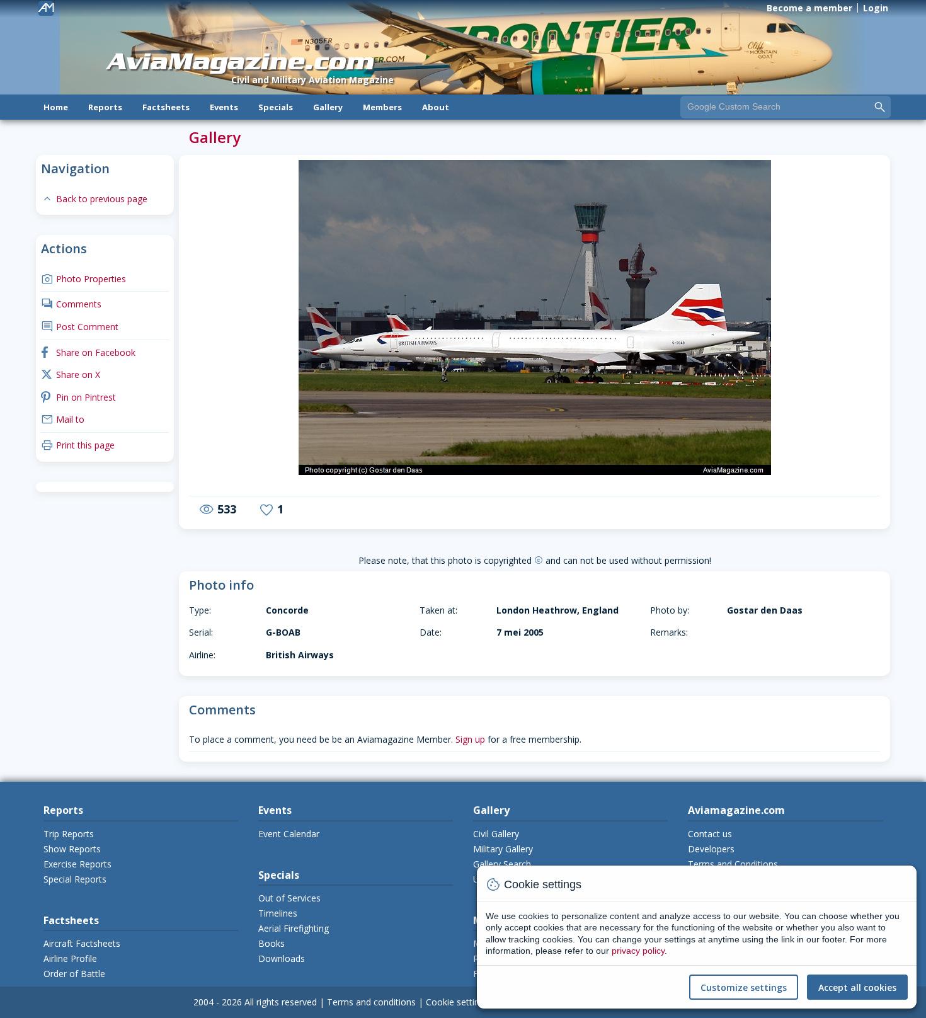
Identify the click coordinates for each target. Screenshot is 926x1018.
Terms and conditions (371, 1002)
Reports (105, 107)
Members (382, 107)
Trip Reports (68, 834)
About (435, 107)
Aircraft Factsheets (81, 943)
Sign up (470, 739)
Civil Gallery (496, 834)
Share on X (70, 374)
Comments (71, 304)
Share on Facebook (88, 352)
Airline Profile (70, 958)
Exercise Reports (77, 864)
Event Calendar (288, 834)
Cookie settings (457, 1002)
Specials (275, 107)
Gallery (328, 107)
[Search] (880, 106)
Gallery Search (502, 864)
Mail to (62, 419)
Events (224, 107)
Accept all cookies (857, 987)
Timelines (277, 913)
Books (271, 943)
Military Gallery (503, 849)
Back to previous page (94, 199)
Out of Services (289, 898)
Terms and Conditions (733, 864)
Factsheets (166, 107)
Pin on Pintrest (78, 397)
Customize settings (743, 987)
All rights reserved (280, 1002)
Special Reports (74, 879)
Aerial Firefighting (293, 928)
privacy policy (638, 951)
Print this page (78, 445)
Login (875, 8)
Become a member (809, 8)
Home (55, 107)
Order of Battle (74, 974)
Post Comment (79, 327)
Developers (711, 849)
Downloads (281, 958)
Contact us (710, 834)
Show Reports (72, 849)
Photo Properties (83, 279)
